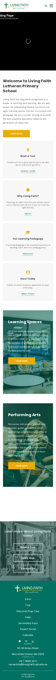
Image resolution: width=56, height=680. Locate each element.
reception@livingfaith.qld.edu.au (28, 665)
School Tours (28, 171)
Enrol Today (28, 294)
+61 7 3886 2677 (28, 661)
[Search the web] (46, 6)
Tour (28, 605)
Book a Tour (28, 547)
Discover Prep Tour (28, 611)
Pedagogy (28, 254)
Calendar (28, 635)
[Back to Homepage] (18, 6)
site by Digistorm (28, 676)
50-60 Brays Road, (28, 648)
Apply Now (28, 558)
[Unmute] (28, 41)
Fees (28, 617)
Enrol (28, 599)
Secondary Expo (28, 623)
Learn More (21, 361)
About (28, 214)
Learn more (16, 133)
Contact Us (28, 569)
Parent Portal (28, 629)
